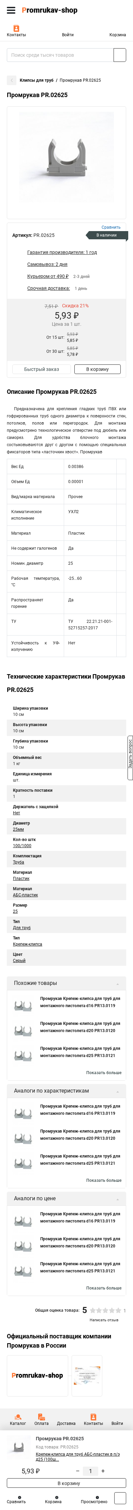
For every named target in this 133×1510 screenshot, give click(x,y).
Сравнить (16, 1501)
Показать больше (103, 1072)
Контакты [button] (16, 34)
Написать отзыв (104, 1320)
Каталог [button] (18, 1423)
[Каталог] (11, 10)
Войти (68, 34)
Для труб (22, 927)
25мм (18, 829)
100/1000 (22, 845)
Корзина (117, 34)
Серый (19, 960)
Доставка (66, 1423)
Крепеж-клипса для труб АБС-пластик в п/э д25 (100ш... (78, 1457)
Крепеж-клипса (27, 944)
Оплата (41, 1423)
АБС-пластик (25, 895)
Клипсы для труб (37, 80)
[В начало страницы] (120, 1498)
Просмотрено (94, 1501)
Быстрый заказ (41, 369)
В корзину (97, 369)
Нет (16, 813)
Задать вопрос (130, 754)
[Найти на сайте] (120, 55)
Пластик (21, 878)
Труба (18, 862)
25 (15, 911)
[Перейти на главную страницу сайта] (51, 10)
